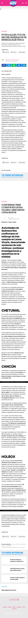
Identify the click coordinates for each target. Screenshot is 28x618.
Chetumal (8, 545)
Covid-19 (14, 608)
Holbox (23, 547)
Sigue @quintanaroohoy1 (9, 590)
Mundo (14, 607)
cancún (13, 544)
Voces (23, 607)
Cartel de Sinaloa (20, 544)
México (9, 607)
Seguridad (19, 607)
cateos (3, 545)
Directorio (5, 607)
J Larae (11, 217)
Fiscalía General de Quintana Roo (10, 547)
